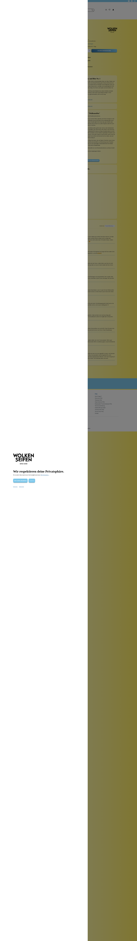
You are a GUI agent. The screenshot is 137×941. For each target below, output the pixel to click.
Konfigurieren (32, 480)
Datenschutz (21, 486)
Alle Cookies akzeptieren (20, 480)
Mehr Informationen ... (45, 475)
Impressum (15, 486)
